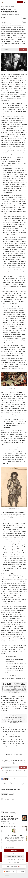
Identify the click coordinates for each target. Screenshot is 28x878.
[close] (24, 829)
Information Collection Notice (15, 772)
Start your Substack (10, 871)
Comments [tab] (4, 794)
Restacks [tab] (11, 794)
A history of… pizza (7, 816)
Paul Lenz (3, 17)
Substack (7, 875)
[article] (14, 819)
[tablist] (7, 794)
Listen (24, 18)
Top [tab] (3, 812)
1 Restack (15, 778)
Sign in (25, 2)
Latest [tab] (6, 812)
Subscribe (19, 2)
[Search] (25, 812)
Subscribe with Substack (15, 856)
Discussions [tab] (12, 812)
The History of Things (7, 6)
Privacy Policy (16, 862)
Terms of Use (21, 770)
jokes (14, 26)
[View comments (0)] (7, 22)
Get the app (21, 871)
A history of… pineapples (8, 826)
